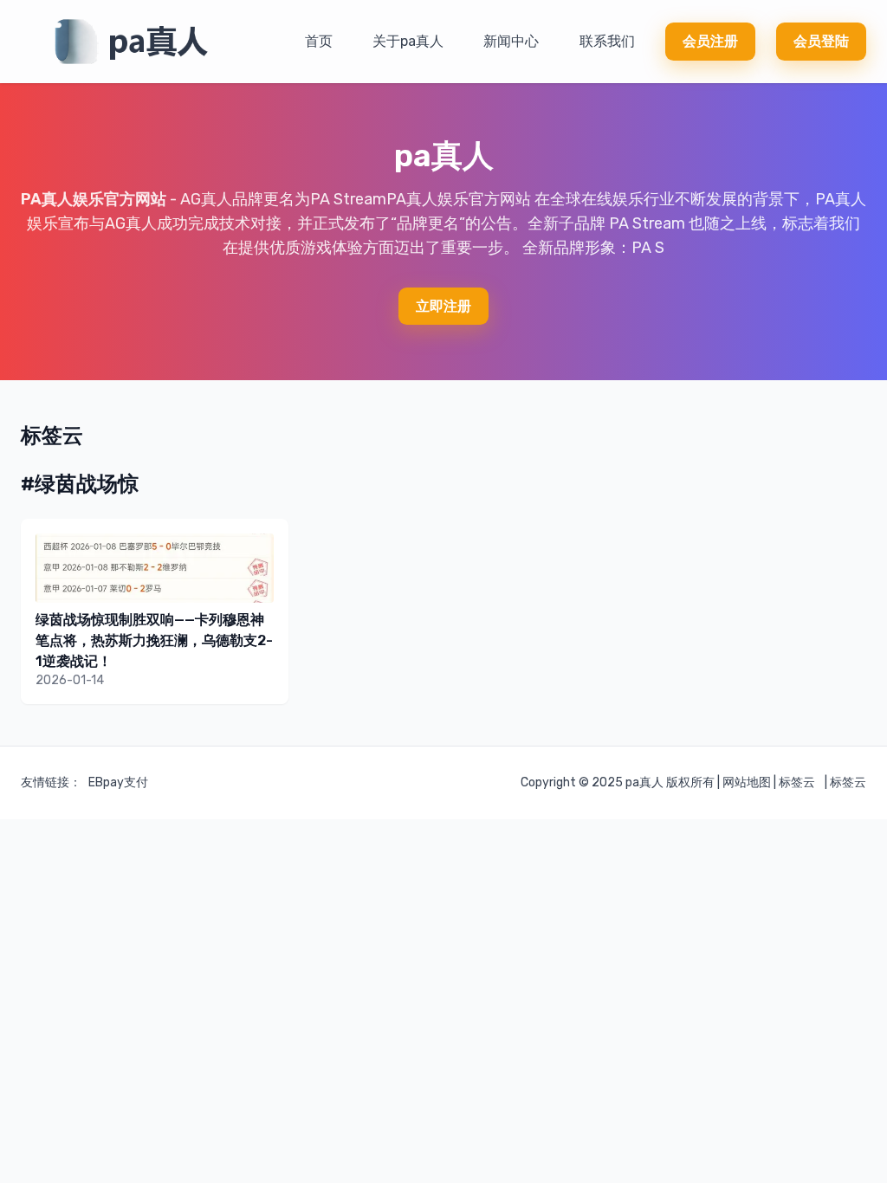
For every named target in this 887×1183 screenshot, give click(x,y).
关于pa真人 (408, 41)
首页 (319, 41)
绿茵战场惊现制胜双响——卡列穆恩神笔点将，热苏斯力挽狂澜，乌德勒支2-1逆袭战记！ (154, 640)
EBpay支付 (118, 782)
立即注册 (443, 306)
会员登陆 (821, 41)
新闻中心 (511, 41)
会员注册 (710, 41)
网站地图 (746, 782)
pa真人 (644, 782)
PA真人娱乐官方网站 (93, 199)
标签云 (797, 782)
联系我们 (607, 41)
